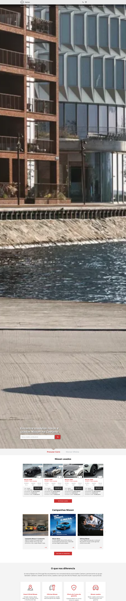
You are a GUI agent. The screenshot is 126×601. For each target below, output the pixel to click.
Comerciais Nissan (59, 6)
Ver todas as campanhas (63, 553)
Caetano (22, 6)
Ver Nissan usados (63, 501)
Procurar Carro (53, 452)
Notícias (91, 6)
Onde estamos (102, 6)
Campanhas (81, 6)
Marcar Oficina (72, 452)
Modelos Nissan (46, 6)
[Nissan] (22, 2)
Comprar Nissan (33, 6)
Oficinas (71, 6)
